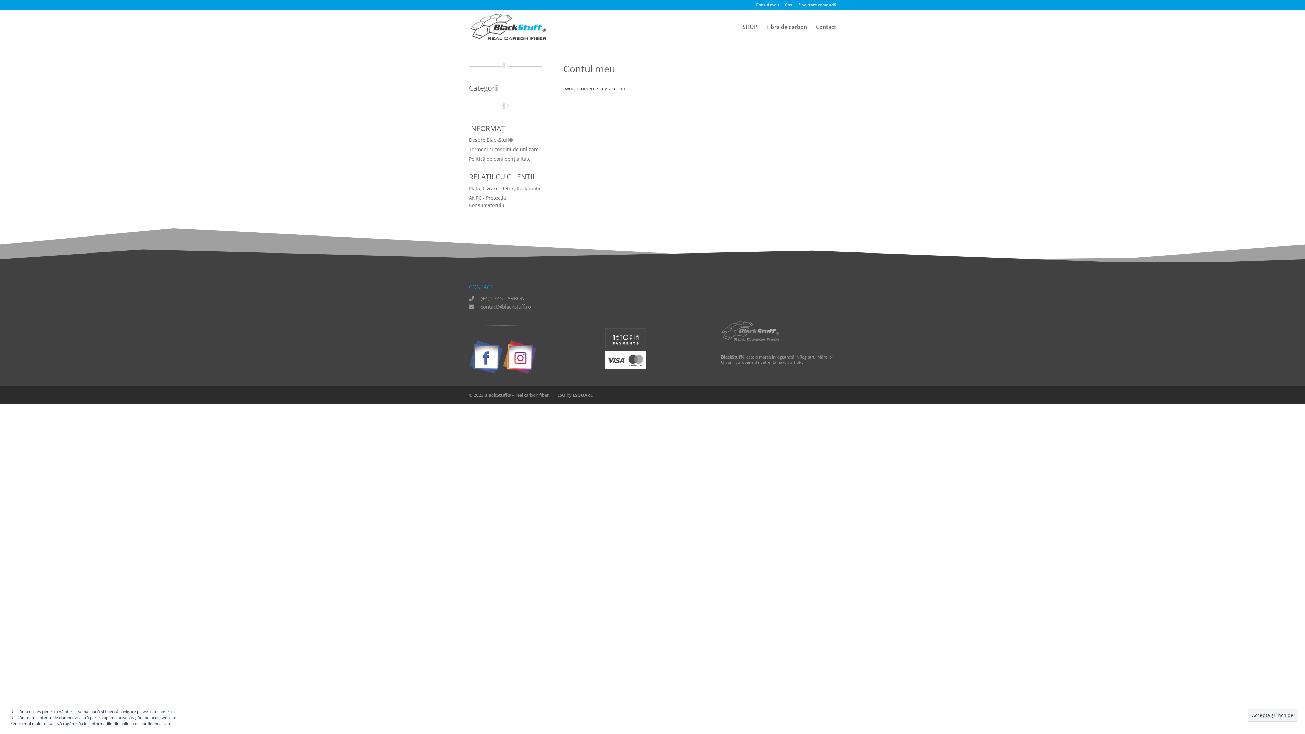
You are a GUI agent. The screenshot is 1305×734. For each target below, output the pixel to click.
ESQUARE (583, 395)
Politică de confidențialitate (500, 159)
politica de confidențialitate (145, 724)
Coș (788, 5)
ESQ (561, 395)
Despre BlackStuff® (491, 140)
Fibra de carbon (786, 27)
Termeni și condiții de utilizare (504, 149)
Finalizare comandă (817, 5)
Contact (826, 27)
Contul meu (767, 5)
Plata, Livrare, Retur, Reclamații (504, 188)
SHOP (750, 27)
